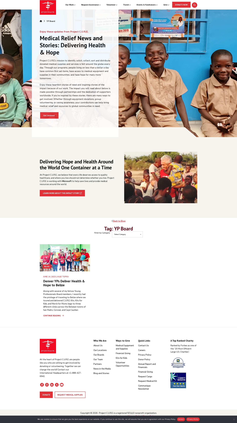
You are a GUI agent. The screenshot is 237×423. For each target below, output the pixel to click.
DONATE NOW (181, 4)
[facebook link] (42, 385)
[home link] (48, 346)
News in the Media (102, 368)
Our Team (98, 359)
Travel (126, 4)
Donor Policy (144, 359)
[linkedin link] (52, 385)
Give (165, 4)
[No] (234, 419)
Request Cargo (145, 376)
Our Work (69, 4)
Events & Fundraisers (146, 4)
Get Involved (49, 115)
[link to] (183, 363)
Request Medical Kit (147, 381)
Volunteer (111, 4)
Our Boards (98, 354)
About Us (97, 345)
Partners (97, 364)
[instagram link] (47, 385)
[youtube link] (62, 385)
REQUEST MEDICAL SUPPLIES (70, 395)
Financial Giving (123, 353)
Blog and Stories (101, 373)
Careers (141, 350)
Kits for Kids (121, 358)
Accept (181, 419)
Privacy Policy (144, 354)
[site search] (194, 5)
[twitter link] (57, 385)
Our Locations (100, 350)
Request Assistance (90, 4)
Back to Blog (119, 221)
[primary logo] (48, 7)
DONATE (46, 395)
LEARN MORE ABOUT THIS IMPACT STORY (61, 193)
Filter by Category (102, 232)
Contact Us (143, 345)
